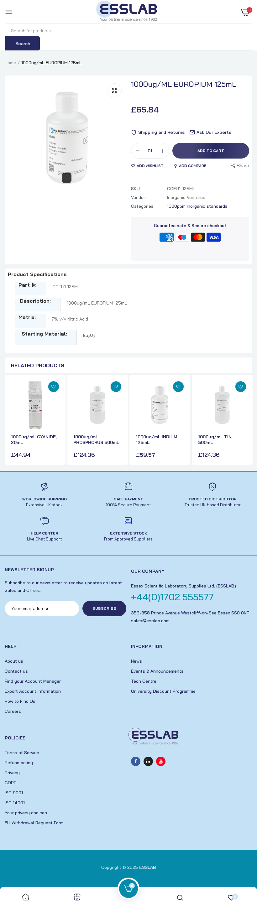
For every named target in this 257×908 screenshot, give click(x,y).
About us (14, 661)
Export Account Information (33, 691)
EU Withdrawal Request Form (34, 823)
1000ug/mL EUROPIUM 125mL (183, 84)
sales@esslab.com (150, 621)
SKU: (136, 188)
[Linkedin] (148, 761)
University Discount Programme (163, 691)
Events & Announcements (157, 671)
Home (10, 62)
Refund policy (19, 762)
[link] (53, 386)
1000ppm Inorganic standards (197, 206)
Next (246, 420)
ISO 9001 (14, 793)
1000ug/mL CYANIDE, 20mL (34, 439)
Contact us (16, 671)
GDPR (11, 782)
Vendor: (138, 197)
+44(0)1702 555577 (172, 597)
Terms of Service (22, 752)
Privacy (12, 772)
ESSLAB (147, 867)
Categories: (143, 206)
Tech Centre (143, 681)
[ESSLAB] (127, 12)
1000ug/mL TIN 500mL (215, 439)
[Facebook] (135, 761)
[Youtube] (160, 761)
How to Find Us (20, 701)
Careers (13, 711)
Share (243, 166)
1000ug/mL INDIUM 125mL (156, 439)
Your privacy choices (26, 813)
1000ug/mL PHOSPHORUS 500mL (96, 439)
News (136, 661)
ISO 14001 (15, 803)
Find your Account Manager (33, 681)
